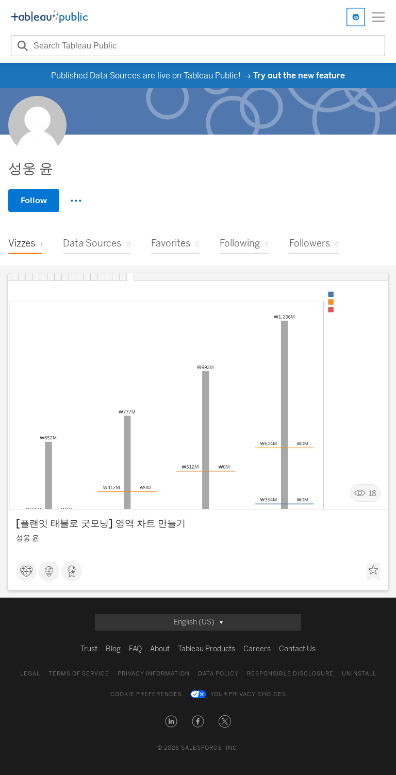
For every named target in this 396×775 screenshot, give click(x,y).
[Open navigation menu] (378, 17)
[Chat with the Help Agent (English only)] (355, 17)
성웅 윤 (27, 538)
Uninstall (359, 673)
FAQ (135, 649)
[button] (171, 721)
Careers (257, 649)
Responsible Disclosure (290, 673)
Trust (88, 649)
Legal (30, 673)
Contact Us (297, 649)
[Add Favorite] (373, 572)
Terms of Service (78, 673)
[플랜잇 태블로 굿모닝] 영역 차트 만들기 (101, 523)
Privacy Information (154, 673)
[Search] (21, 46)
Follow (34, 200)
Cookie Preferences (146, 694)
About (160, 649)
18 (372, 493)
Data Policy (218, 673)
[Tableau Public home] (49, 17)
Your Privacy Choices (248, 694)
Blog (113, 649)
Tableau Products (206, 649)
